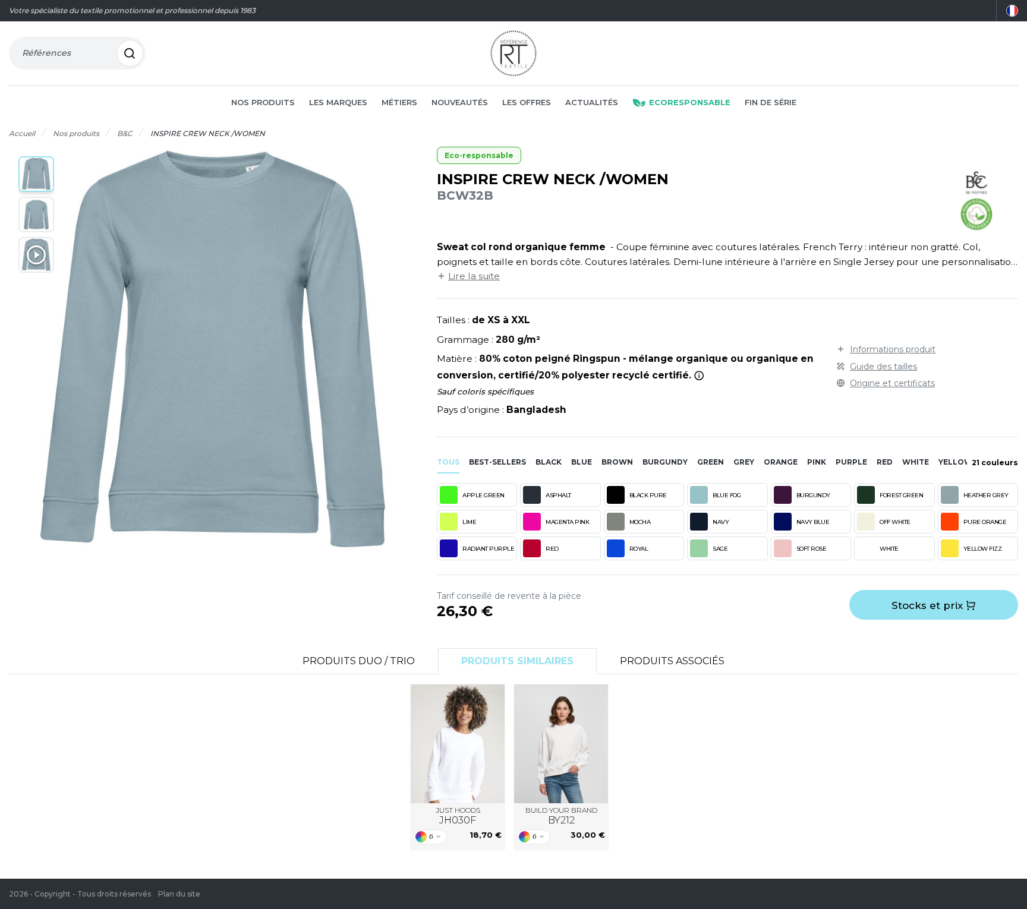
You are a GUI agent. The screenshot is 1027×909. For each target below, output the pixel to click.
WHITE (889, 549)
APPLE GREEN (483, 495)
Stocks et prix (928, 605)
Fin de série (770, 102)
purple (851, 461)
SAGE (720, 549)
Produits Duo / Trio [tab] (359, 661)
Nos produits (263, 102)
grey (743, 461)
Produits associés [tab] (672, 661)
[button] (36, 174)
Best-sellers (497, 461)
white (915, 461)
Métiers (399, 102)
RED (552, 549)
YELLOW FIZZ (982, 549)
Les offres (526, 102)
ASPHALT (558, 495)
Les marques (338, 102)
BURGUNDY (813, 495)
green (710, 461)
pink (816, 461)
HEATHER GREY (986, 495)
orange (781, 461)
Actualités (591, 102)
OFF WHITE (895, 522)
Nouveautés (459, 102)
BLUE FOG (727, 495)
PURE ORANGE (985, 522)
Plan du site (179, 893)
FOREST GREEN (901, 495)
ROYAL (638, 549)
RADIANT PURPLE (488, 549)
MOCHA (640, 522)
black (548, 461)
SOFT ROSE (811, 549)
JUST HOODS (458, 816)
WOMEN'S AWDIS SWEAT (457, 743)
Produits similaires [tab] (517, 661)
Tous (448, 461)
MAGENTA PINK (567, 522)
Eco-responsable (479, 155)
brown (617, 461)
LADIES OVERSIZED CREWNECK (561, 743)
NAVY (721, 522)
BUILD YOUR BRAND (561, 816)
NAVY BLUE (813, 522)
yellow (955, 461)
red (885, 461)
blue (581, 461)
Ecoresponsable (689, 102)
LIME (469, 522)
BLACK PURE (648, 495)
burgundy (665, 461)
